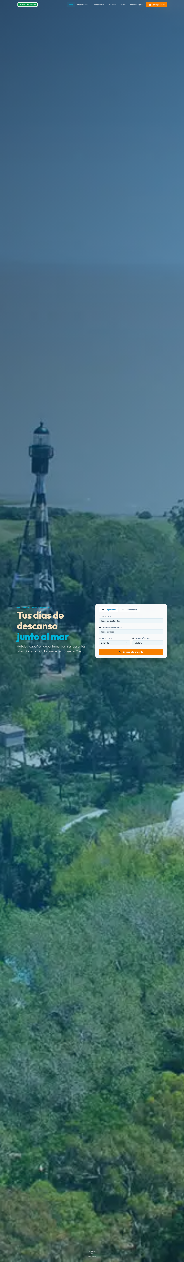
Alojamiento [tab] (110, 609)
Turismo (122, 4)
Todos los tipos (107, 631)
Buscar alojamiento (133, 651)
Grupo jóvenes (142, 638)
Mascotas (107, 638)
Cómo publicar (158, 4)
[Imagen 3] (94, 1251)
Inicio (71, 4)
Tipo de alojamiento (112, 627)
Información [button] (135, 4)
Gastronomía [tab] (131, 609)
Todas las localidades (110, 621)
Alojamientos (82, 4)
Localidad (107, 616)
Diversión (111, 4)
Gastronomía (98, 4)
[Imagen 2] (92, 1251)
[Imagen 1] (89, 1251)
